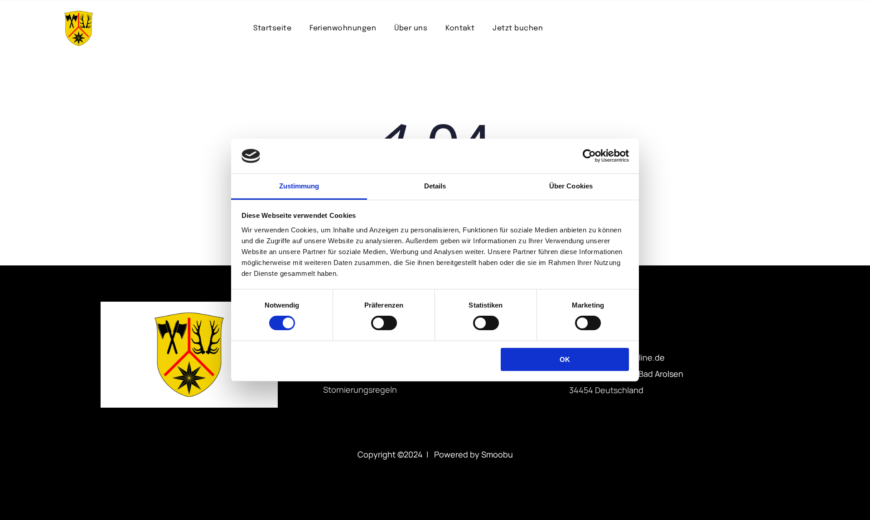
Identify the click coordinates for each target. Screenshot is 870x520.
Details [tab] (435, 186)
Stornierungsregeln (360, 389)
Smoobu (497, 454)
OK (565, 359)
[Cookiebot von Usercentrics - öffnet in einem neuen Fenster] (589, 156)
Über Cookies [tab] (571, 186)
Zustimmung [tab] (299, 186)
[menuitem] (272, 28)
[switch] (384, 323)
